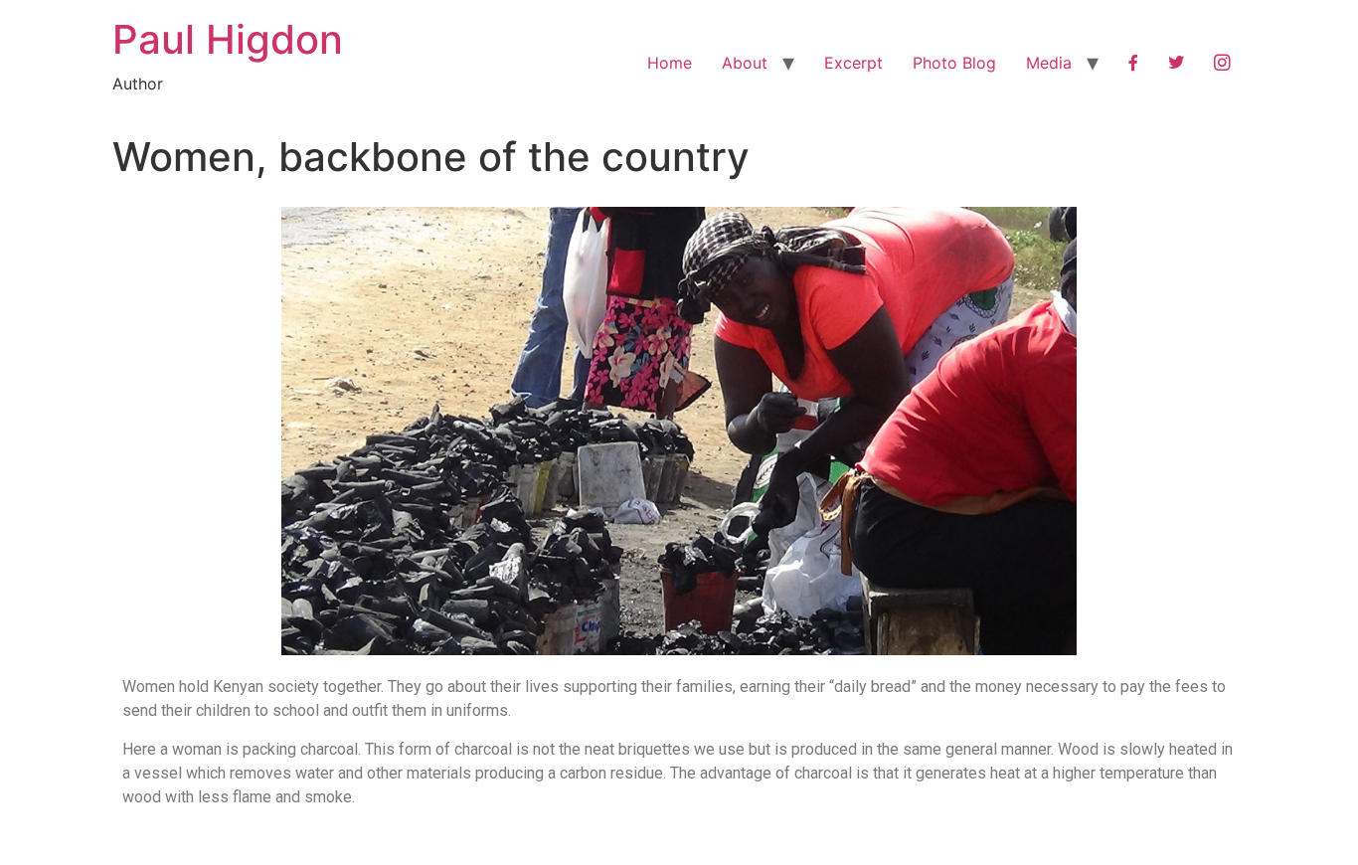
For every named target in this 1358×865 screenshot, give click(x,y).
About (744, 63)
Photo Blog (954, 63)
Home (669, 63)
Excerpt (853, 63)
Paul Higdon (227, 39)
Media (1049, 63)
